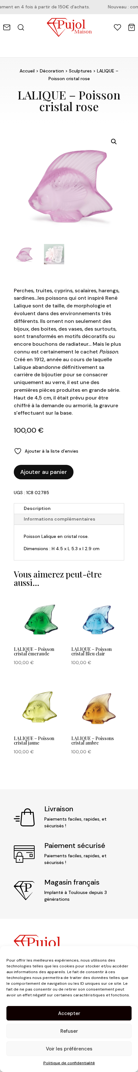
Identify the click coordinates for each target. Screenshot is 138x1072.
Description (37, 508)
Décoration (52, 71)
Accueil (27, 71)
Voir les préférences (69, 1049)
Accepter (69, 1013)
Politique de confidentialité (69, 1063)
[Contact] (6, 27)
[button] (114, 141)
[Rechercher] (20, 27)
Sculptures (80, 71)
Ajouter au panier (43, 472)
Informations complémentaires (59, 519)
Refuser (69, 1031)
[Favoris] (117, 27)
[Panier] (131, 27)
